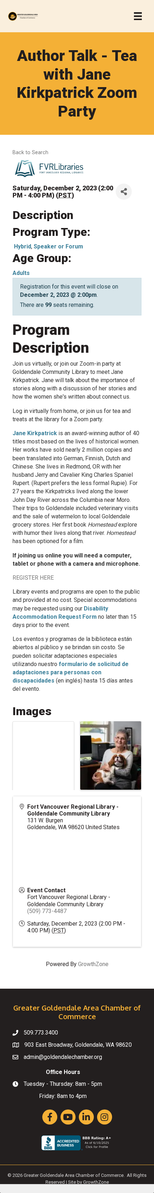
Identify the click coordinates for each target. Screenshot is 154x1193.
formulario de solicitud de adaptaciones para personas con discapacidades (71, 672)
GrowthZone (93, 964)
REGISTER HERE (33, 577)
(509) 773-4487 (47, 911)
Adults (21, 273)
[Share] (124, 192)
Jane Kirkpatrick (35, 433)
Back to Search (30, 152)
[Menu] (138, 16)
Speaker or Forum (58, 246)
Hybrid (22, 246)
